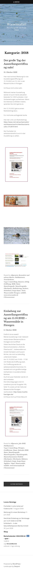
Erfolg (27, 282)
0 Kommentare (9, 297)
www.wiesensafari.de (11, 295)
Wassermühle (20, 463)
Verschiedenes (9, 279)
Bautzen (21, 282)
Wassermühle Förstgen (12, 293)
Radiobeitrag (17, 288)
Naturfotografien (9, 454)
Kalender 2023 (23, 450)
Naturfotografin (20, 286)
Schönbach (7, 290)
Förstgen (21, 448)
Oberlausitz (8, 288)
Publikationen (20, 277)
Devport (17, 566)
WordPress (16, 564)
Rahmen (24, 459)
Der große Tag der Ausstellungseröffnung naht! (16, 64)
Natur (18, 284)
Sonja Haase (16, 290)
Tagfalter (7, 463)
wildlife (23, 293)
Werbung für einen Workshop (14, 512)
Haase (15, 450)
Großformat (8, 450)
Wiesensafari (16, 24)
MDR (13, 284)
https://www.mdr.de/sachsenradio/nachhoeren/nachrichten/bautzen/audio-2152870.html (16, 124)
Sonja (14, 461)
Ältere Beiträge (16, 484)
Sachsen (25, 288)
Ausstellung (13, 282)
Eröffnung (7, 284)
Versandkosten (12, 544)
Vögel (13, 463)
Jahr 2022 (22, 443)
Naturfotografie (9, 286)
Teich (23, 290)
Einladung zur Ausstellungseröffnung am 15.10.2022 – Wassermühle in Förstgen (16, 318)
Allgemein (14, 275)
